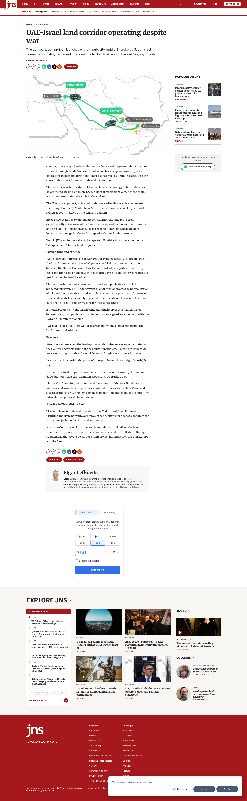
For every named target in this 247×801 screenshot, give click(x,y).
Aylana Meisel (182, 650)
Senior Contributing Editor (204, 665)
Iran (137, 12)
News (29, 24)
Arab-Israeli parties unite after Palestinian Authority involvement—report (147, 644)
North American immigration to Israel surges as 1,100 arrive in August (49, 645)
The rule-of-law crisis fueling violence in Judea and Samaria (195, 645)
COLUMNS (183, 657)
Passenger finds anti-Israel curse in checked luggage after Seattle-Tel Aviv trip (189, 114)
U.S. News (179, 106)
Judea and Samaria (109, 12)
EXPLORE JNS (47, 600)
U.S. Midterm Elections (74, 12)
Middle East (54, 459)
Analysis (59, 4)
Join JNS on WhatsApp (200, 166)
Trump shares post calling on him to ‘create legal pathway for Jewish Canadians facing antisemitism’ (49, 694)
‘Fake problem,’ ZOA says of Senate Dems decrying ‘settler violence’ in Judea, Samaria (48, 681)
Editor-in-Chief (148, 12)
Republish (71, 66)
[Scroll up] (61, 700)
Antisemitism (118, 4)
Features (134, 4)
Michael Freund (200, 700)
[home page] (11, 5)
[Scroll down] (66, 700)
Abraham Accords (74, 459)
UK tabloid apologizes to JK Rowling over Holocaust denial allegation (48, 656)
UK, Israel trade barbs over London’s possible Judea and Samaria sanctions (148, 691)
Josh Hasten (180, 99)
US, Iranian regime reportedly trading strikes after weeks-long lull (97, 644)
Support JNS (232, 4)
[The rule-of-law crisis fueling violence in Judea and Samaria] (198, 627)
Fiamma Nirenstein (201, 675)
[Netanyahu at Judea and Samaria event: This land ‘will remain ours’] (214, 134)
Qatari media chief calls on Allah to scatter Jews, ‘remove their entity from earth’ (47, 634)
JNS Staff (179, 141)
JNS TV (86, 4)
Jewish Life (100, 4)
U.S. (35, 4)
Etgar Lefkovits (36, 60)
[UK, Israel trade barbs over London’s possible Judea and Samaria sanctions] (148, 669)
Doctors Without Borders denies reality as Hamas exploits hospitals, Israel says (48, 668)
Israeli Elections (56, 12)
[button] (39, 66)
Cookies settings (181, 789)
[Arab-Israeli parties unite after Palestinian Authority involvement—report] (148, 622)
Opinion (73, 4)
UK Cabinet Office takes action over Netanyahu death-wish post (48, 622)
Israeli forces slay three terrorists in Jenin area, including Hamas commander (97, 691)
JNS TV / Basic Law (183, 639)
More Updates (36, 700)
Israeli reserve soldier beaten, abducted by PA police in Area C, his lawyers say (188, 92)
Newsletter (200, 4)
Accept (204, 789)
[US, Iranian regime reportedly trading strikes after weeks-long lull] (99, 622)
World (46, 4)
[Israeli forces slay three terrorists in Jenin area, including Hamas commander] (99, 669)
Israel (25, 4)
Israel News (42, 24)
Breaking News (40, 611)
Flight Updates (93, 12)
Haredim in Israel (127, 12)
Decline (227, 789)
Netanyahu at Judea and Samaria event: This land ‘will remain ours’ (189, 135)
